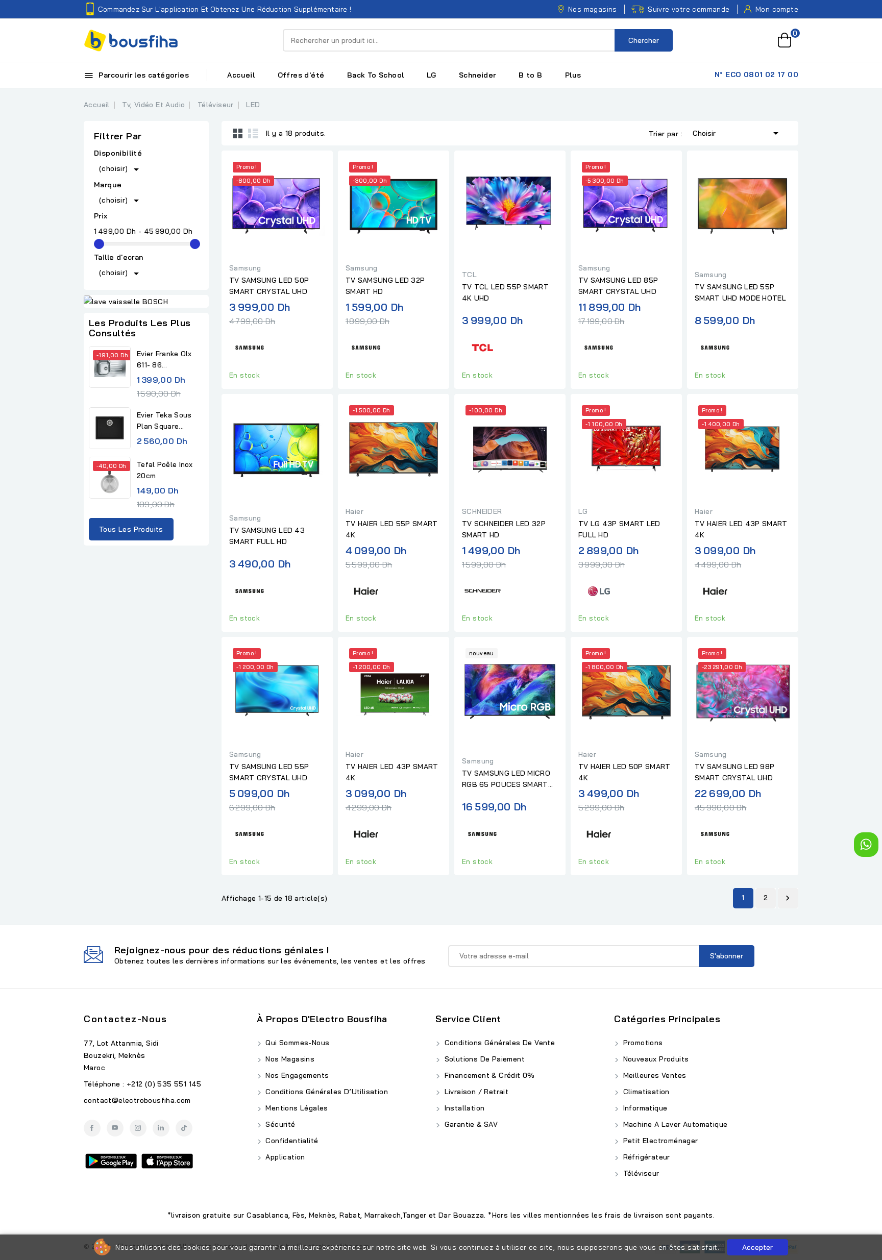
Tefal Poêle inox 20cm (165, 470)
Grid (238, 133)
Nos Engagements (296, 1075)
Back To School (375, 75)
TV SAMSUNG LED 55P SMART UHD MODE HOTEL (740, 292)
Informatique (644, 1108)
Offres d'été (301, 75)
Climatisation (645, 1091)
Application (284, 1157)
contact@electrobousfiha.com (137, 1100)
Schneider (477, 75)
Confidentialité (290, 1140)
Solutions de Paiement (483, 1059)
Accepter (757, 1247)
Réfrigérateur (645, 1157)
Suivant (787, 898)
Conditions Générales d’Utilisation (325, 1091)
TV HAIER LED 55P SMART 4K (392, 529)
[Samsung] (249, 346)
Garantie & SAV (470, 1124)
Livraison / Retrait (475, 1091)
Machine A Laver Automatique (674, 1124)
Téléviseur (640, 1173)
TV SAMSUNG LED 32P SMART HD (385, 286)
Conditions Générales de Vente (498, 1042)
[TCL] (482, 346)
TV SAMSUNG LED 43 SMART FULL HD (267, 536)
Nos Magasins (288, 1059)
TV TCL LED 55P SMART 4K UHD (505, 292)
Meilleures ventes (653, 1075)
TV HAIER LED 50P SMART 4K (624, 772)
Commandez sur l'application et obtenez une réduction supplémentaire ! (224, 9)
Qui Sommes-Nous (296, 1042)
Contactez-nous (125, 1019)
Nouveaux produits (655, 1059)
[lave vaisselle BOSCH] (146, 301)
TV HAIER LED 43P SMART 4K (741, 529)
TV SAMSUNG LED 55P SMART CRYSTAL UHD (269, 772)
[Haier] (366, 589)
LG (431, 75)
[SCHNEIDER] (482, 589)
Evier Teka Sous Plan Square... (164, 420)
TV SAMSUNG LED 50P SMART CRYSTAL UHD (269, 286)
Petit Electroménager (659, 1140)
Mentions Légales (295, 1108)
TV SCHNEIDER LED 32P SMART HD (504, 529)
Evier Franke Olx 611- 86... (164, 359)
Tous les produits (131, 529)
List (253, 133)
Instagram (138, 1128)
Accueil (241, 75)
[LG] (598, 589)
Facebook (92, 1128)
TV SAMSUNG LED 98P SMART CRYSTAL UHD (734, 772)
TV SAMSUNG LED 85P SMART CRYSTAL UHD (618, 286)
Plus (573, 75)
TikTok (184, 1128)
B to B (530, 75)
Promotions (642, 1042)
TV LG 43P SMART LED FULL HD (619, 529)
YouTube (115, 1128)
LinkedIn (161, 1128)
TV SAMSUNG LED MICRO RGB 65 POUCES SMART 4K (506, 779)
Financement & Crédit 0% (488, 1075)
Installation (463, 1108)
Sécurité (279, 1124)
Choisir (737, 133)
